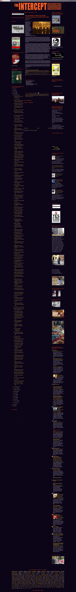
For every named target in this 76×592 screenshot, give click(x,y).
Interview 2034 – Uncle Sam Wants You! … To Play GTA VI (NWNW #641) (58, 507)
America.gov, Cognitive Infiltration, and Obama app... (18, 325)
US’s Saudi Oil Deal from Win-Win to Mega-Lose (60, 376)
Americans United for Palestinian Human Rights (58, 396)
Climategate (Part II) (17, 336)
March (15, 399)
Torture (14, 580)
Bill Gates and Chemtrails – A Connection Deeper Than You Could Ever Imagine (60, 517)
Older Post (50, 128)
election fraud (16, 575)
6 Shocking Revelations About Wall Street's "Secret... (18, 321)
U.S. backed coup (57, 580)
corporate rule (29, 573)
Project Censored (56, 468)
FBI (60, 579)
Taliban (30, 587)
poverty (14, 588)
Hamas (23, 585)
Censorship (56, 575)
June (15, 394)
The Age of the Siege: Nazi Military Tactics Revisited (59, 180)
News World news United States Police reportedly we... (18, 333)
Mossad (50, 584)
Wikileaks (59, 585)
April (15, 397)
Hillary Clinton (17, 582)
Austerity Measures (35, 579)
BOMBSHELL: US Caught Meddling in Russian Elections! (18, 283)
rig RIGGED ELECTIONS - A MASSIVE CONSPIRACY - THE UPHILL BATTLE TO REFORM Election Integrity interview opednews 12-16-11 (58, 459)
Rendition (50, 583)
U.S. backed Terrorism (42, 575)
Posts (54, 205)
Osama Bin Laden (44, 580)
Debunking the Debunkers (58, 406)
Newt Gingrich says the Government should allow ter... (19, 276)
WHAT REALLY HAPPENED (58, 533)
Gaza (59, 577)
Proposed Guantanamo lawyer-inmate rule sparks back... (19, 129)
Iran (24, 574)
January (15, 402)
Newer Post (26, 128)
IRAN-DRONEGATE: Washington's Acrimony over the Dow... (18, 220)
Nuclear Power (30, 580)
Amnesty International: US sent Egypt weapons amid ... (19, 289)
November (16, 386)
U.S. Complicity (56, 574)
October (15, 388)
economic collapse (25, 577)
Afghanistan (28, 575)
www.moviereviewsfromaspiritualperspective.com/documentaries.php (58, 544)
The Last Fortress (56, 514)
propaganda (55, 571)
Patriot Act (30, 96)
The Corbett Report (56, 505)
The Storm (55, 367)
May (15, 396)
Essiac (54, 527)
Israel (43, 571)
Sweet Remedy (56, 493)
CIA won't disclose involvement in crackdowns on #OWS (19, 185)
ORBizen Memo (56, 456)
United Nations (37, 578)
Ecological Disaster (41, 582)
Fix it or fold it (16, 379)
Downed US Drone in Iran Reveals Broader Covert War (18, 267)
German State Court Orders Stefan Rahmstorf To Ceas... (19, 318)
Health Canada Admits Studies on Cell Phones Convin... (18, 148)
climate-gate (38, 577)
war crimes (32, 571)
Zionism (14, 573)
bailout (53, 585)
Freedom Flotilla (56, 582)
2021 (14, 88)
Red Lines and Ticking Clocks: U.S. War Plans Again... (18, 125)
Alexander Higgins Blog (57, 386)
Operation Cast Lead (42, 585)
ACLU (24, 587)
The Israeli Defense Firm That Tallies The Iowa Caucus (18, 179)
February (15, 400)
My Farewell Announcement (57, 485)
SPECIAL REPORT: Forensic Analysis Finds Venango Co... (19, 243)
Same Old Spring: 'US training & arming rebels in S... (19, 216)
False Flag (45, 573)
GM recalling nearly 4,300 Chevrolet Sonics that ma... (18, 107)
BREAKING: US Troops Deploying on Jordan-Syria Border (19, 246)
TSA (19, 588)
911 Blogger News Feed (57, 358)
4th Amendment (16, 584)
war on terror (50, 577)
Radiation (48, 579)
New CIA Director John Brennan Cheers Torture (59, 175)
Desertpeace (55, 420)
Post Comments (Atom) (33, 130)
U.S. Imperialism (43, 574)
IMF (55, 579)
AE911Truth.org (56, 384)
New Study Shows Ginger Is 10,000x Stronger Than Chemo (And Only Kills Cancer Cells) (60, 496)
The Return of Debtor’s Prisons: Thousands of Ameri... (18, 169)
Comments (55, 207)
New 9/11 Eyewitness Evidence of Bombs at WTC (18, 227)
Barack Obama (17, 571)
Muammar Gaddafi (20, 579)
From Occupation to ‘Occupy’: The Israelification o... (17, 329)
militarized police (32, 95)
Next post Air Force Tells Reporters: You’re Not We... (18, 367)
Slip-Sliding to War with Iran (18, 109)
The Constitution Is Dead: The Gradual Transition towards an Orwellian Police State (37, 16)
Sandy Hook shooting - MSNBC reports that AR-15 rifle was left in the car (57, 166)
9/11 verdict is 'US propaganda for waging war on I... (18, 204)
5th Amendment (58, 587)
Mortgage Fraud (26, 588)
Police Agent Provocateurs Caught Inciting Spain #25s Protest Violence (57, 388)
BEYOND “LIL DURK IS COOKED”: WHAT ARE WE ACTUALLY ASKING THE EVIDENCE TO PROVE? (58, 410)
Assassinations (16, 578)
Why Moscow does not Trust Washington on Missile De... (19, 359)
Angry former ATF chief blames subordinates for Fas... (18, 139)
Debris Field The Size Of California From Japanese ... (19, 112)
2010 (14, 404)
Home (38, 128)
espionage (28, 582)
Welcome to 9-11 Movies (57, 351)
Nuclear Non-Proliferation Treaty (22, 583)
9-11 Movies (55, 350)
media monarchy (56, 448)
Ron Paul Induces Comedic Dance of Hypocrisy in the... (18, 192)
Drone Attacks (50, 578)
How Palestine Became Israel (19, 377)
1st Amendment (40, 583)
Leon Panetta (47, 587)
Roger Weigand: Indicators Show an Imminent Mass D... (18, 166)
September (16, 389)
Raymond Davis (25, 584)
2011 (14, 93)
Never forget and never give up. (58, 359)
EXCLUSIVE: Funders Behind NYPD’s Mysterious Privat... (19, 363)
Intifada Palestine (56, 439)
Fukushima (61, 578)
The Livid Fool (56, 526)
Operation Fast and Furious (39, 584)
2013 (14, 90)
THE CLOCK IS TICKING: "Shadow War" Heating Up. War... (19, 304)
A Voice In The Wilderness (58, 366)
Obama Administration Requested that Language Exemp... (19, 239)
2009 (14, 405)
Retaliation (38, 587)
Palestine (32, 574)
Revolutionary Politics (57, 477)
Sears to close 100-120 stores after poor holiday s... (18, 122)
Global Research (28, 18)
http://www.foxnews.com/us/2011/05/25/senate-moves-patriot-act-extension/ (37, 70)
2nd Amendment (16, 587)
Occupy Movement (40, 95)
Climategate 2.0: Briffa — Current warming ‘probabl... (18, 347)
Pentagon (16, 585)
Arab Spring (59, 583)
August (15, 391)
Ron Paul (27, 578)
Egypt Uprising (31, 585)
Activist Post (55, 374)
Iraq (21, 580)
